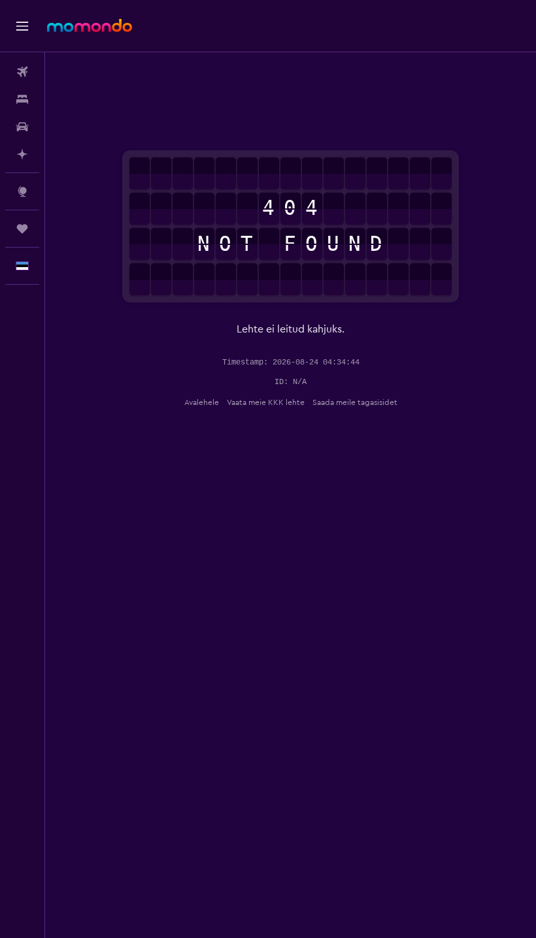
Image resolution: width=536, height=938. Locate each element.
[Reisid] (22, 229)
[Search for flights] (22, 72)
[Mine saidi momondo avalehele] (89, 25)
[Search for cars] (22, 127)
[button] (22, 26)
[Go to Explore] (22, 191)
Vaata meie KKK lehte (266, 402)
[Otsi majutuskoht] (22, 99)
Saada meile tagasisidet (354, 402)
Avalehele (201, 402)
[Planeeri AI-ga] (22, 154)
